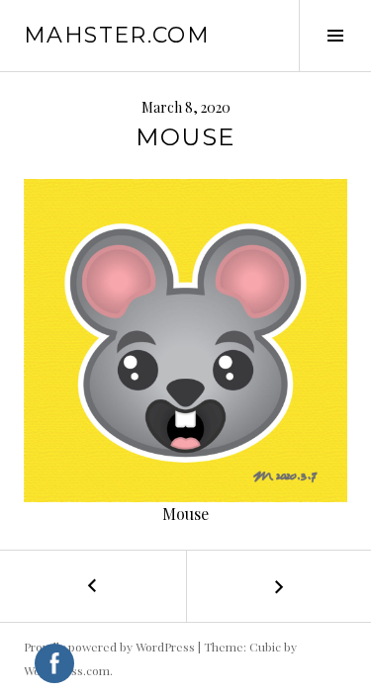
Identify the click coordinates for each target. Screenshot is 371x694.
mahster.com (117, 35)
